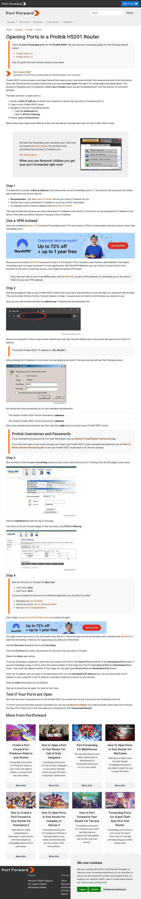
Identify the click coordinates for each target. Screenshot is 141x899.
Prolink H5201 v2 (24, 53)
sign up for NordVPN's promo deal (37, 617)
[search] (93, 3)
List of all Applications (35, 607)
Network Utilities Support (40, 880)
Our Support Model (37, 884)
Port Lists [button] (24, 22)
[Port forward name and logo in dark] (23, 13)
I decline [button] (94, 889)
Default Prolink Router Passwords (92, 438)
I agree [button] (82, 889)
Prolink (29, 29)
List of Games (36, 601)
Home (9, 29)
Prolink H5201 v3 (24, 57)
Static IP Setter (44, 199)
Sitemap (85, 3)
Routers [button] (11, 22)
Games (64, 894)
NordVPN (34, 262)
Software (60, 3)
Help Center (73, 3)
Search (129, 13)
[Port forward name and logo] (14, 3)
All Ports (65, 890)
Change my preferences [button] (114, 889)
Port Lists (49, 3)
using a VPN (32, 225)
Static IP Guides (64, 205)
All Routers (66, 887)
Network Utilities (39, 146)
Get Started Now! (28, 155)
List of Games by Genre (45, 604)
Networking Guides (37, 887)
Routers (38, 3)
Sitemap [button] (67, 22)
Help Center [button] (53, 22)
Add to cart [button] (129, 3)
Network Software (70, 884)
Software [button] (38, 22)
